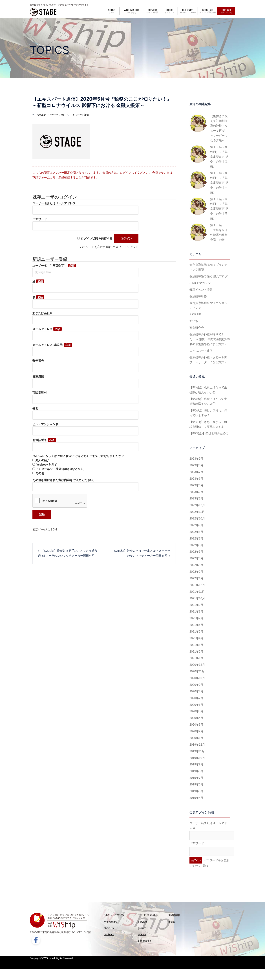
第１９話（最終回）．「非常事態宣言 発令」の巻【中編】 (219, 182)
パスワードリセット (125, 246)
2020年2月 (196, 731)
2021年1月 (196, 658)
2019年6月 (196, 784)
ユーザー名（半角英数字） (49, 265)
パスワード (39, 219)
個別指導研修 (198, 296)
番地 (35, 408)
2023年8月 (196, 465)
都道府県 (38, 376)
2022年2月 (196, 571)
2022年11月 (197, 511)
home (111, 9)
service (152, 9)
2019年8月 (196, 771)
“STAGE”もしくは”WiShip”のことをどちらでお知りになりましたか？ (78, 455)
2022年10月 (197, 518)
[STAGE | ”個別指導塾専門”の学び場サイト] (43, 11)
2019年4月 (196, 797)
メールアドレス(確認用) (47, 344)
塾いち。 (195, 321)
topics (169, 9)
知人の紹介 (43, 460)
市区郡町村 (39, 392)
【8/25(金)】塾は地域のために (209, 433)
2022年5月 (196, 551)
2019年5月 (196, 791)
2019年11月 (197, 751)
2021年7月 (196, 618)
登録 (205, 865)
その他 (40, 473)
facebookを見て (46, 464)
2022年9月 (196, 525)
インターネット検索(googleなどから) (60, 468)
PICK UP (195, 314)
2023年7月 (196, 472)
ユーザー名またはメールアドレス (54, 203)
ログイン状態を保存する (96, 238)
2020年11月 (197, 671)
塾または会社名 (42, 313)
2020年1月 (196, 737)
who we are (131, 9)
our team (187, 9)
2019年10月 (197, 757)
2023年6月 (196, 478)
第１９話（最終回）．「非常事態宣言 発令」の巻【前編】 (219, 209)
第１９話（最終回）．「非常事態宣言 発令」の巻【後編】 (219, 157)
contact (226, 9)
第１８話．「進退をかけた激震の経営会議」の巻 (219, 232)
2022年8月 (196, 531)
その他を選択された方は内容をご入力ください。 (64, 480)
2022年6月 (196, 545)
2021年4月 (196, 638)
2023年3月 (196, 485)
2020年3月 (196, 724)
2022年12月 (197, 505)
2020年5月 (196, 711)
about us (207, 9)
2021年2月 (196, 651)
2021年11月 (197, 591)
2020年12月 (197, 664)
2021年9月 (196, 604)
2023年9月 (196, 458)
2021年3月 (196, 644)
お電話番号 (39, 440)
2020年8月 (196, 691)
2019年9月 (196, 764)
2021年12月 (197, 585)
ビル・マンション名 (45, 424)
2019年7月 (196, 777)
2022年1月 (196, 578)
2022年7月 (196, 538)
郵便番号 (38, 360)
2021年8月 (196, 611)
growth (142, 928)
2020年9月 (196, 684)
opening (142, 934)
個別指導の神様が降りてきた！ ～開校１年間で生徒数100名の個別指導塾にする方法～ (209, 339)
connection (144, 940)
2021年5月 (196, 631)
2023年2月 (196, 492)
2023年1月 (196, 498)
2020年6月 (196, 704)
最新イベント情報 (201, 289)
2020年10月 (197, 678)
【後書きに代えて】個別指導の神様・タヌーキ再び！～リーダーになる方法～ (219, 128)
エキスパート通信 (79, 114)
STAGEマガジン (59, 114)
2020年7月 (196, 698)
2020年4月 (196, 717)
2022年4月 (196, 558)
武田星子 (41, 114)
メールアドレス (42, 329)
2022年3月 (196, 565)
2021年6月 (196, 624)
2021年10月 (197, 598)
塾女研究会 (196, 327)
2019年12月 (197, 744)
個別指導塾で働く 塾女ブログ (208, 276)
